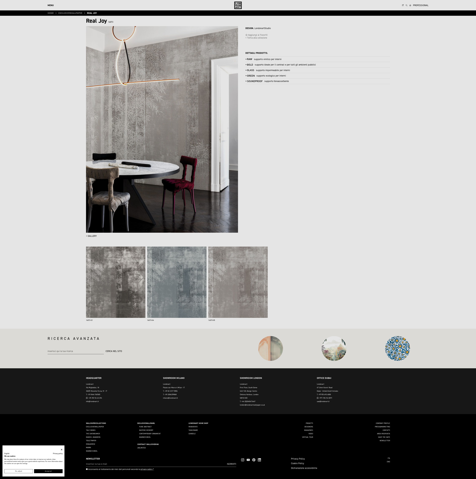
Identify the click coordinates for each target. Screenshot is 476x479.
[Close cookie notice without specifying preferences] (62, 450)
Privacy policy (58, 453)
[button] (6, 453)
